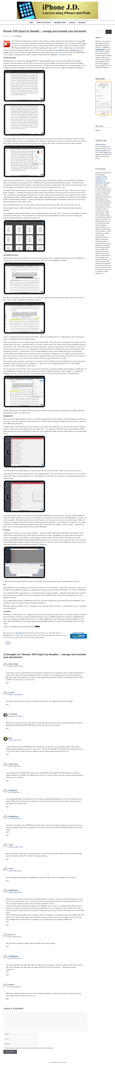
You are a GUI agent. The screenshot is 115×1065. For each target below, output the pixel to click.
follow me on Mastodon (101, 150)
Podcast (72, 22)
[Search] (108, 32)
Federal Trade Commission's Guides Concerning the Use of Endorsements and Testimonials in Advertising (102, 179)
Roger (10, 738)
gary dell (11, 692)
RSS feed (97, 130)
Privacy (107, 116)
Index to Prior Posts (43, 22)
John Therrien (12, 790)
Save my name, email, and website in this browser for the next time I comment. (29, 1048)
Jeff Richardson (13, 816)
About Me (81, 22)
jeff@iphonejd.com (100, 144)
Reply (7, 682)
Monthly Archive (60, 22)
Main (31, 22)
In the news (8, 642)
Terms (102, 116)
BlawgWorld (19, 633)
